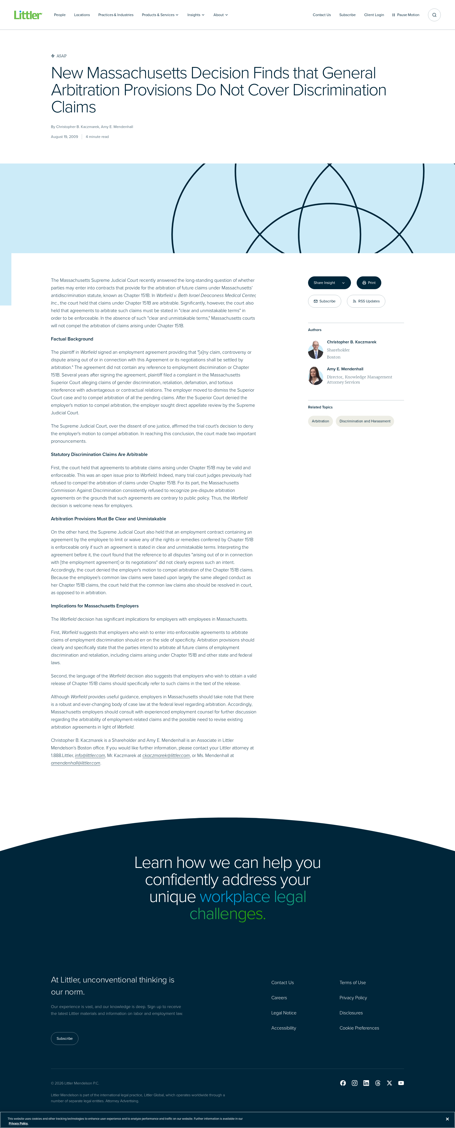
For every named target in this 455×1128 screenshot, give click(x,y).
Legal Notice (283, 1012)
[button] (343, 1083)
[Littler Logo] (28, 15)
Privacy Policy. (18, 1123)
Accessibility (283, 1028)
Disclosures (351, 1012)
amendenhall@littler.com (75, 762)
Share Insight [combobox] (324, 282)
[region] (227, 1120)
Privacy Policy (353, 997)
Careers (279, 997)
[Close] (447, 1119)
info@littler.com (90, 755)
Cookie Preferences (359, 1028)
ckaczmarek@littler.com (166, 755)
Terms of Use (353, 982)
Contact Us (282, 982)
